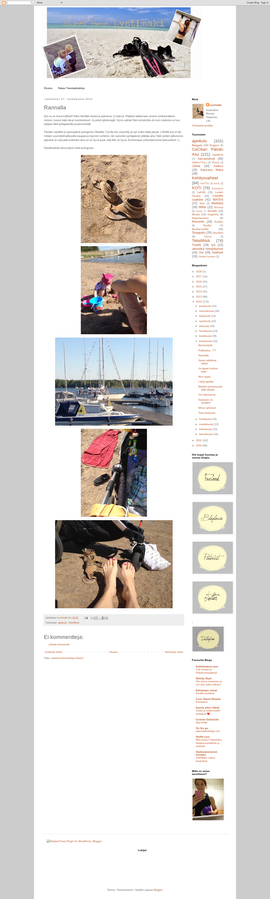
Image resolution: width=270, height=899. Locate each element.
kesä (216, 183)
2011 (199, 440)
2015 (199, 286)
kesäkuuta (205, 335)
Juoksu (218, 166)
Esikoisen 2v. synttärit (205, 401)
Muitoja (199, 211)
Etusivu (48, 88)
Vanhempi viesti (174, 651)
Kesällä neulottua (205, 693)
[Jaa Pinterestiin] (106, 618)
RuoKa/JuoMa (200, 229)
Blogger (158, 889)
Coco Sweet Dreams (208, 698)
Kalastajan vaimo (206, 690)
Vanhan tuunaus (206, 256)
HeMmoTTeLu (199, 162)
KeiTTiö (205, 183)
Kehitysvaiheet (205, 178)
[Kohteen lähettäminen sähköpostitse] (92, 618)
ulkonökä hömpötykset (207, 249)
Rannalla (203, 355)
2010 (199, 445)
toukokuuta (206, 341)
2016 (199, 281)
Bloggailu (197, 145)
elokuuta (204, 326)
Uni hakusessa (206, 394)
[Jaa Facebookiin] (103, 618)
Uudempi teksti (53, 651)
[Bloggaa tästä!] (96, 618)
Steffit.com (202, 736)
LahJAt (201, 192)
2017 (199, 276)
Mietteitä (217, 203)
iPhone (215, 162)
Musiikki (212, 210)
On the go (202, 728)
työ (213, 245)
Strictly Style (204, 678)
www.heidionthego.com (208, 731)
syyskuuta (205, 321)
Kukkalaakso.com (207, 666)
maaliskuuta (206, 424)
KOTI (196, 188)
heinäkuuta (206, 330)
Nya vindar (201, 722)
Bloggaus (214, 145)
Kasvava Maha (212, 170)
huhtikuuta (205, 419)
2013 (199, 296)
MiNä (202, 207)
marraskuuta (207, 310)
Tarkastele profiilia (202, 125)
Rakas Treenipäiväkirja (71, 88)
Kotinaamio (202, 702)
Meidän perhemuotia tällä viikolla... (210, 388)
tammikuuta (206, 434)
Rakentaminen (200, 218)
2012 (199, 301)
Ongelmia (213, 214)
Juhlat (196, 166)
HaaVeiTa (217, 154)
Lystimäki (216, 105)
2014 (199, 291)
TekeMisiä (73, 622)
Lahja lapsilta (206, 381)
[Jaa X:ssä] (99, 618)
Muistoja (218, 207)
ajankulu (62, 622)
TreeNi (196, 245)
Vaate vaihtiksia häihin (207, 362)
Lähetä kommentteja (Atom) (67, 658)
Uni (201, 252)
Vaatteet (217, 252)
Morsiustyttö (205, 345)
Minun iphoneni (207, 407)
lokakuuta (205, 315)
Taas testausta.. (207, 412)
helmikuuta (206, 429)
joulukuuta (205, 305)
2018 (199, 271)
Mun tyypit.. (205, 376)
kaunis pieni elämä (207, 707)
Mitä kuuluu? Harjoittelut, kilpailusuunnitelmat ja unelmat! (209, 743)
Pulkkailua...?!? (207, 350)
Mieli (202, 203)
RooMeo (218, 222)
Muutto (196, 214)
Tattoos (208, 236)
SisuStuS (218, 232)
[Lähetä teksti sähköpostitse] (86, 618)
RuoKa (207, 225)
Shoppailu (198, 232)
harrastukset (206, 158)
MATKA (218, 199)
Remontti (198, 221)
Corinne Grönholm (207, 719)
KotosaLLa (217, 188)
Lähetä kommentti (58, 644)
